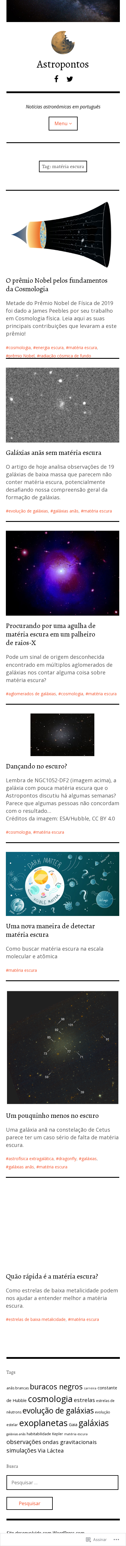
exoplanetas (43, 1423)
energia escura (50, 347)
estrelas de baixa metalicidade (37, 1319)
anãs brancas (17, 1388)
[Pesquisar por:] (62, 1482)
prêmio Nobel (21, 356)
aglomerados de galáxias (32, 693)
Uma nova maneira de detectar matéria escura (50, 930)
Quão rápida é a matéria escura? (52, 1276)
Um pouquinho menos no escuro (52, 1115)
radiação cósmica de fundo (65, 356)
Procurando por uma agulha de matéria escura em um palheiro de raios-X (51, 634)
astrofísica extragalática (31, 1158)
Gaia (73, 1424)
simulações (21, 1450)
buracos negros (56, 1386)
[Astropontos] (63, 11)
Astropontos (63, 64)
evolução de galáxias (28, 511)
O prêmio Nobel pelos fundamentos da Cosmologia (57, 285)
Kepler (57, 1433)
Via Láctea (51, 1450)
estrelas (84, 1399)
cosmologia (19, 347)
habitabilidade (39, 1433)
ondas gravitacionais (69, 1441)
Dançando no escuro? (36, 766)
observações (23, 1442)
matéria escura (83, 347)
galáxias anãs (66, 511)
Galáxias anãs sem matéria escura (53, 452)
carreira (90, 1388)
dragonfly (67, 1158)
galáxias (89, 1158)
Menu (61, 123)
